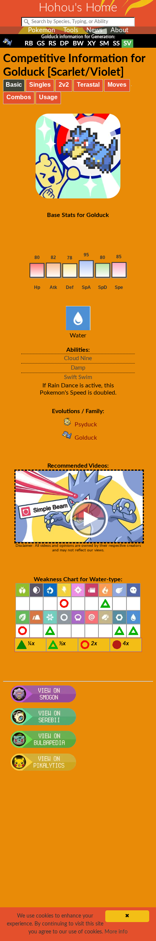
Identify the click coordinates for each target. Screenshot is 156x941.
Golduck (86, 438)
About (119, 30)
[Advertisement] (78, 860)
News (94, 30)
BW (78, 43)
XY (91, 43)
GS (41, 43)
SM (104, 43)
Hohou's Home (78, 8)
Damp (78, 368)
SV (127, 43)
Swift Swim (78, 377)
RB (29, 43)
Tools (70, 30)
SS (116, 43)
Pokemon (41, 30)
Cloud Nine (78, 358)
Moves (117, 84)
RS (52, 43)
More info (116, 932)
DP (64, 43)
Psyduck (86, 424)
